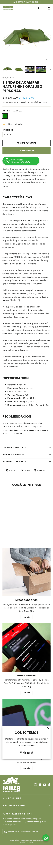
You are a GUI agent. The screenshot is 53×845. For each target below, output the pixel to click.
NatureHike (8, 78)
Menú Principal (12, 798)
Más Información (14, 805)
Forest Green (4, 116)
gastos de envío (12, 102)
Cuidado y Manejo (13, 455)
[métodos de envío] (26, 572)
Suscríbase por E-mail (17, 814)
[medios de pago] (26, 647)
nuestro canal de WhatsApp (33, 742)
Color (12, 111)
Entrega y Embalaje (14, 448)
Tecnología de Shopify (26, 842)
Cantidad (8, 130)
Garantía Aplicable (14, 462)
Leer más (26, 617)
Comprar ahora (26, 150)
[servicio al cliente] (26, 723)
